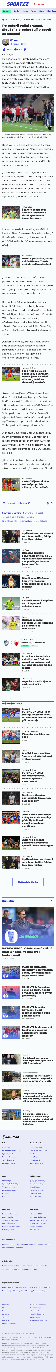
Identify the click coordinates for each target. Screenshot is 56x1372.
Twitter (4, 1317)
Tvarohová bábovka (37, 1190)
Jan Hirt (32, 1154)
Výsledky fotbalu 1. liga (10, 1184)
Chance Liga (27, 679)
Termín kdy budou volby (11, 1157)
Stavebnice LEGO (21, 1287)
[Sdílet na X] (52, 503)
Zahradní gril (26, 1269)
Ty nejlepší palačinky (37, 1181)
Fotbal (17, 11)
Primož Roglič (35, 1160)
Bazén (4, 1266)
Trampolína (26, 1266)
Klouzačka (43, 1266)
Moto (41, 11)
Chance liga (6, 1181)
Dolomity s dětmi (8, 1230)
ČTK (40, 1337)
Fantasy (6, 11)
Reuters (49, 1337)
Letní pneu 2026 (36, 1214)
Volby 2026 (6, 1147)
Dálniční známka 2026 (38, 1217)
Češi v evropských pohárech (12, 1248)
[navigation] (3, 4)
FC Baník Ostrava (25, 517)
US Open (25, 550)
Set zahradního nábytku (11, 1269)
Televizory (16, 1291)
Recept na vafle (35, 1193)
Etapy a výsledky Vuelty (38, 1151)
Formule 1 (5, 1193)
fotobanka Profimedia (10, 1339)
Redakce (5, 1305)
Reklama (5, 1320)
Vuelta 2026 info (36, 1147)
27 (28, 49)
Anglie (24, 617)
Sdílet (19, 49)
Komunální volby (8, 1163)
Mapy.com (6, 1244)
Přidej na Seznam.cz (9, 1323)
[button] (28, 113)
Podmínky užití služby (38, 1305)
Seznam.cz (39, 4)
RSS (3, 1308)
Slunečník (34, 1266)
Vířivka (34, 1269)
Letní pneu (47, 1287)
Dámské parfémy (35, 1287)
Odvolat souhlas (35, 1317)
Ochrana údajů (35, 1308)
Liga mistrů (27, 531)
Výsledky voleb (7, 1154)
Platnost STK (34, 1230)
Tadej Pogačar (35, 1157)
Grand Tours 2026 (36, 1163)
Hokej (25, 11)
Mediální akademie (37, 1314)
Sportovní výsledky (30, 731)
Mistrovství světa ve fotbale (33, 521)
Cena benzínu (44, 1244)
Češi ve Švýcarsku (8, 1223)
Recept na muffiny (36, 1184)
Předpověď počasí (17, 1244)
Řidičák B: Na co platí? (38, 1223)
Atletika (25, 750)
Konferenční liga (29, 368)
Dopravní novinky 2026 (38, 1220)
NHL (3, 1196)
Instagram (6, 1314)
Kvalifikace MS (9, 521)
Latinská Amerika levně (11, 1226)
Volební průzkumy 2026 (11, 1151)
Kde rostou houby (31, 1244)
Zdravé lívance (35, 1187)
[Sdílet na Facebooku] (48, 503)
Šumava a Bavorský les (10, 1220)
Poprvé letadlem (8, 1217)
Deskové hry (7, 1291)
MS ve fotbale (27, 207)
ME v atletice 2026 (9, 1190)
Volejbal (25, 812)
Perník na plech (35, 1196)
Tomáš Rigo (8, 517)
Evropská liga (27, 639)
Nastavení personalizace (38, 1320)
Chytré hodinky (26, 1291)
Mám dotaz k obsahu (37, 1311)
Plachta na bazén (14, 1266)
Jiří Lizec (14, 40)
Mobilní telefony (8, 1287)
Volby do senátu (8, 1160)
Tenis (33, 11)
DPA (44, 1337)
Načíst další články (28, 882)
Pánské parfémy (39, 1291)
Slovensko (28, 513)
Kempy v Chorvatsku (10, 1214)
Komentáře (8, 901)
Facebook (5, 1311)
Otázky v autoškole (36, 1226)
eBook (9, 49)
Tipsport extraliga (8, 1187)
